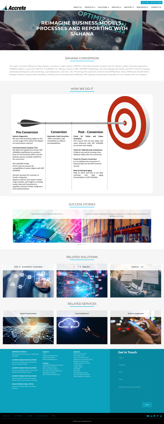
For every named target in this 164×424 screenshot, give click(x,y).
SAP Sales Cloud (79, 355)
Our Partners (18, 416)
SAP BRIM (77, 369)
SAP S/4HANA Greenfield (82, 374)
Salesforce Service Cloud (82, 363)
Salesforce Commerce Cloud (83, 359)
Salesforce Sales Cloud (81, 361)
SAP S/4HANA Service (81, 372)
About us (6, 416)
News (53, 416)
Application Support (49, 372)
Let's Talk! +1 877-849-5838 (151, 2)
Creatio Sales (78, 367)
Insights (29, 416)
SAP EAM (77, 371)
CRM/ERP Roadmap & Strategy (53, 365)
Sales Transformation (50, 367)
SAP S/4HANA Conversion (82, 376)
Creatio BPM (78, 365)
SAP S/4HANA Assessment (51, 374)
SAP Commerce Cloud (81, 357)
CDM (44, 354)
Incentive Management (50, 355)
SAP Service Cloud (80, 354)
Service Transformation (50, 369)
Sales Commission (49, 357)
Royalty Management (50, 359)
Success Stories (42, 416)
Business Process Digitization (52, 371)
